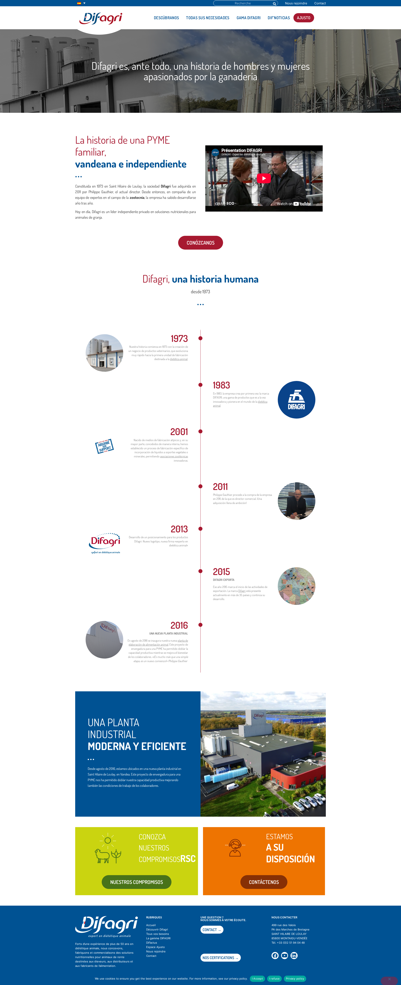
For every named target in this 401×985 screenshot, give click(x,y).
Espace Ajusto (155, 947)
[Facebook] (275, 955)
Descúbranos (166, 17)
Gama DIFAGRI (249, 17)
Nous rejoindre (296, 3)
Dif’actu (151, 942)
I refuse (274, 978)
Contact (320, 3)
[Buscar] (274, 3)
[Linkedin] (294, 955)
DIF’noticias (279, 17)
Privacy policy (295, 978)
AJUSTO (304, 17)
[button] (256, 813)
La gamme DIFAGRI (158, 938)
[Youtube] (284, 955)
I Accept (257, 978)
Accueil (151, 925)
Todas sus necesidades (207, 17)
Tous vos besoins (157, 933)
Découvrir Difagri (157, 929)
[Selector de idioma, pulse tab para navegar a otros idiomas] (81, 3)
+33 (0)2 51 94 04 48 (291, 942)
